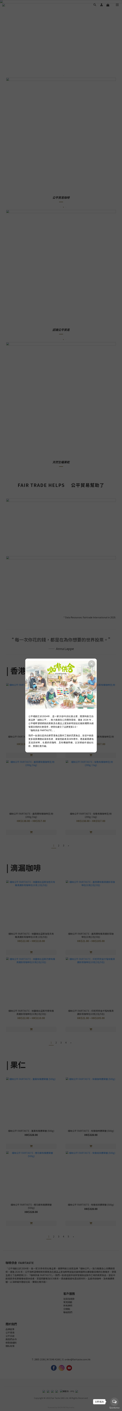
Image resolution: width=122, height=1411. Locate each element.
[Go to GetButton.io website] (114, 1408)
